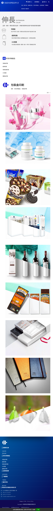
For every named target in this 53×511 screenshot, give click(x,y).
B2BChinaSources (25, 507)
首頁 (22, 5)
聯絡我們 (27, 8)
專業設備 (4, 453)
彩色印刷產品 (17, 88)
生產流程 (4, 451)
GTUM (24, 501)
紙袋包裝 (5, 66)
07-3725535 (8, 492)
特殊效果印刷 (6, 69)
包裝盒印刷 (5, 63)
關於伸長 (25, 5)
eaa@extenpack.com (10, 496)
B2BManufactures (15, 507)
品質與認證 (42, 5)
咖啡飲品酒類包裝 (5, 274)
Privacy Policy (30, 501)
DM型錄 (4, 72)
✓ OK (38, 509)
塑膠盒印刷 (5, 76)
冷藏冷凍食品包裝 (5, 198)
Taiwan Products (5, 507)
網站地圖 (23, 8)
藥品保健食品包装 (5, 161)
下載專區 (46, 5)
